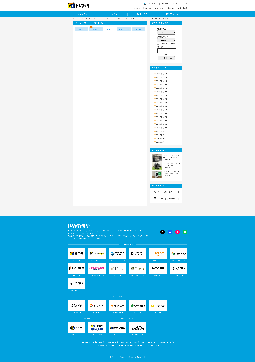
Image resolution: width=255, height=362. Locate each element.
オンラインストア (181, 4)
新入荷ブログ (172, 14)
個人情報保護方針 (98, 342)
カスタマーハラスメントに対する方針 (119, 345)
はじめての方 (166, 4)
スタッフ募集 (138, 29)
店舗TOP (81, 29)
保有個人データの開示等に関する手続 (161, 342)
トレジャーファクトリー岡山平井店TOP (128, 19)
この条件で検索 (166, 58)
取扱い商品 (142, 14)
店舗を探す (82, 14)
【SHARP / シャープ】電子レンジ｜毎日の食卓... (171, 156)
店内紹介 (96, 29)
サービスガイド (136, 8)
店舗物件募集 (182, 8)
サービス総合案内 (165, 192)
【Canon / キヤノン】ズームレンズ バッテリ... (171, 164)
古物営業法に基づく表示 (115, 342)
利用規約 (100, 345)
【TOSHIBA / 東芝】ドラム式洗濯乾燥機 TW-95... (171, 173)
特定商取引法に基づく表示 (135, 342)
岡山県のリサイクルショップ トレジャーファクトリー (103, 19)
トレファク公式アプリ (167, 199)
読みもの (148, 8)
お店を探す (85, 19)
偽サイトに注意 (140, 345)
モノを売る (112, 14)
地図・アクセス (124, 29)
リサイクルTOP (77, 19)
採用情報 (171, 8)
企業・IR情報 (160, 8)
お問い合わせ (153, 345)
